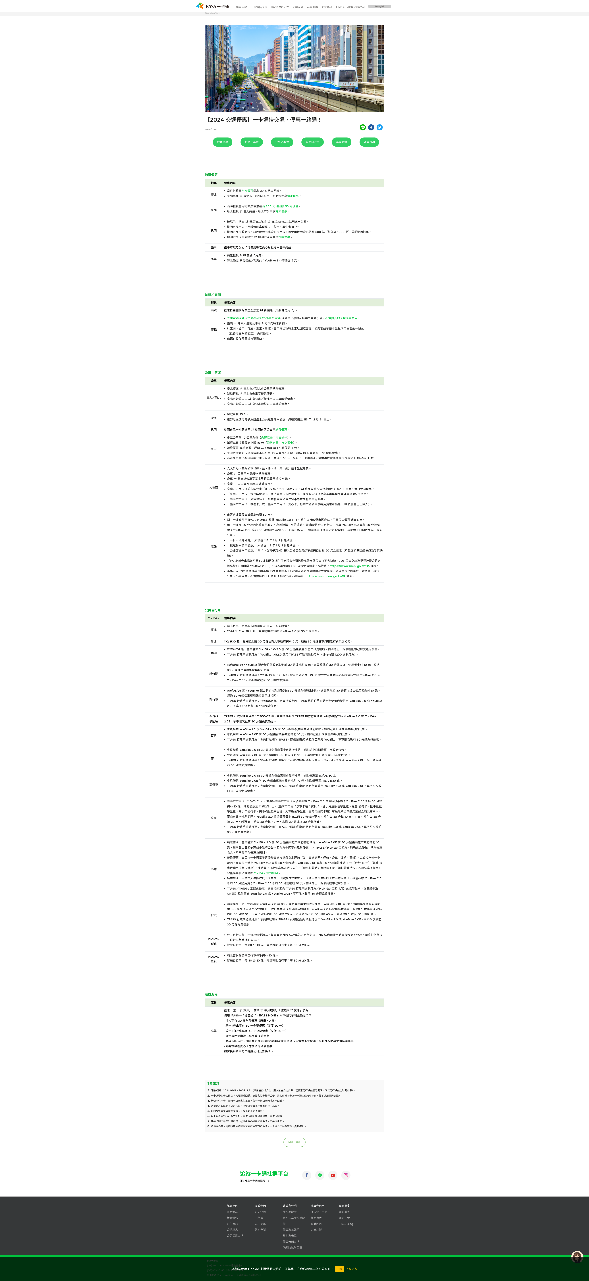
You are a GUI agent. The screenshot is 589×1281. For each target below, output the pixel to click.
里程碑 (259, 1217)
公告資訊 (232, 1223)
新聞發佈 (232, 1217)
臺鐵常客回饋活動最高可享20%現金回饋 (253, 318)
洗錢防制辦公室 (292, 1247)
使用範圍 (297, 7)
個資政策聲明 (291, 1229)
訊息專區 (232, 1205)
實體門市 (316, 1223)
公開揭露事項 (235, 1235)
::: (236, 3)
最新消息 (232, 1211)
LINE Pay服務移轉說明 (350, 7)
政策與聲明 (290, 1205)
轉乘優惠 (293, 196)
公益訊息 (232, 1229)
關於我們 (260, 1205)
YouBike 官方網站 (266, 873)
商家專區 (327, 7)
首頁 (207, 13)
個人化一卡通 (319, 1211)
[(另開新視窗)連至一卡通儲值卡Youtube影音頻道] (332, 1175)
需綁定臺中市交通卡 (274, 437)
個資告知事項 (291, 1241)
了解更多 (351, 1269)
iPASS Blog (346, 1223)
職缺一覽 (344, 1217)
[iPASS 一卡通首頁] (212, 5)
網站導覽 (260, 1229)
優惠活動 (241, 7)
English (380, 6)
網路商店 (316, 1217)
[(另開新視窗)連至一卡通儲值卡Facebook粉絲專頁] (306, 1175)
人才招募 (260, 1223)
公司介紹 (260, 1211)
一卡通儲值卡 (259, 7)
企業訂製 (316, 1229)
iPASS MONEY (280, 7)
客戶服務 (312, 7)
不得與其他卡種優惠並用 (341, 318)
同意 (339, 1269)
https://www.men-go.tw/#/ (349, 566)
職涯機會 (344, 1205)
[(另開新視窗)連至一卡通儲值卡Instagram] (345, 1175)
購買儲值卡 (318, 1205)
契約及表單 (290, 1235)
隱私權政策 (290, 1211)
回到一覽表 (294, 1142)
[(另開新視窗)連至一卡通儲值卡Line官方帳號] (319, 1175)
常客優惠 (247, 191)
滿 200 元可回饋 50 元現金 (280, 206)
